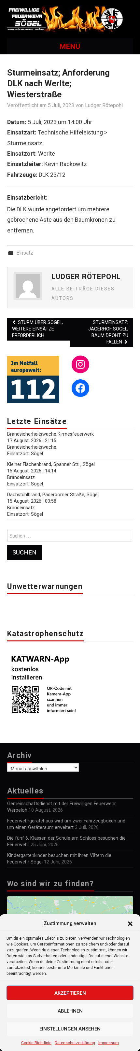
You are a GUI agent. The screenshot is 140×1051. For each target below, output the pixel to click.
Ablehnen (70, 1011)
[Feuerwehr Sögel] (70, 19)
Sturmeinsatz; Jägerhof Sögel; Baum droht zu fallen (108, 332)
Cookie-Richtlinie (36, 1043)
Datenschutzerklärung (75, 1043)
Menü (70, 46)
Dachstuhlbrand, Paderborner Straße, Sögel (53, 494)
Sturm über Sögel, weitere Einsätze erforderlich (37, 329)
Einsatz (24, 253)
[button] (130, 923)
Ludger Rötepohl (104, 105)
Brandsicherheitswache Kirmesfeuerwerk (50, 434)
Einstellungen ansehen (70, 1029)
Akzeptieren (70, 993)
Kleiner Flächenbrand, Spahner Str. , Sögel (51, 464)
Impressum (108, 1043)
